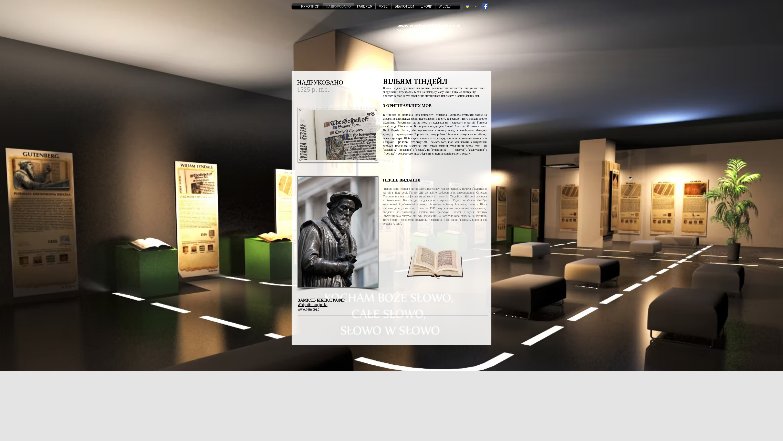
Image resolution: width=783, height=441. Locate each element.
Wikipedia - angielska (312, 305)
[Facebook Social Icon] (485, 6)
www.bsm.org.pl (309, 309)
